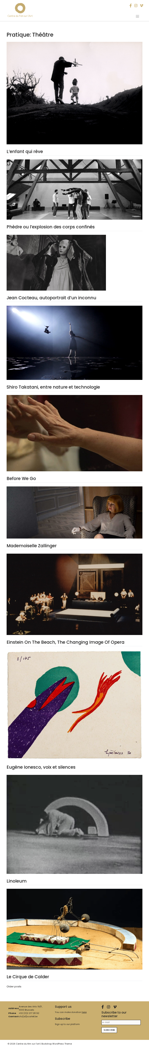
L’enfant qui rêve (25, 151)
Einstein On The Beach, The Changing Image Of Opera (65, 642)
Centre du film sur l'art (28, 1043)
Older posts (14, 986)
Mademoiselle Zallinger (32, 546)
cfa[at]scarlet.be (28, 1016)
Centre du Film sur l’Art (20, 16)
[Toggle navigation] (137, 16)
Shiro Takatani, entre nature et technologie (53, 387)
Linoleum (17, 881)
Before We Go (21, 478)
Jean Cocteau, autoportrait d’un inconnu (51, 298)
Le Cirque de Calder (28, 977)
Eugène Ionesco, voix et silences (41, 767)
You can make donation (71, 1012)
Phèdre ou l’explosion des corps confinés (51, 227)
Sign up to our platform (67, 1024)
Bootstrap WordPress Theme (57, 1043)
